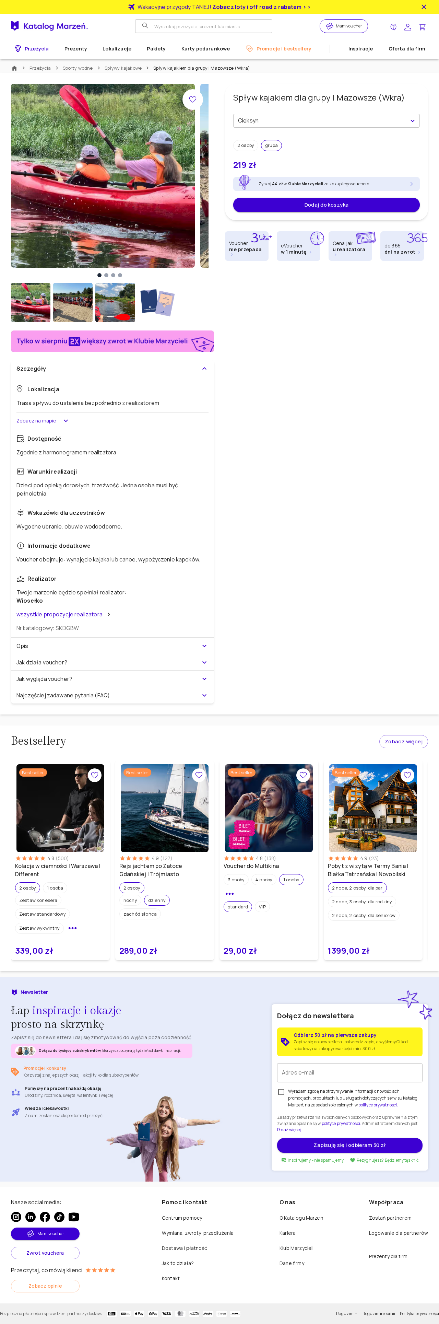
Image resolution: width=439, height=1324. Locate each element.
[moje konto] (408, 26)
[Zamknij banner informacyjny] (424, 7)
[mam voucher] (330, 26)
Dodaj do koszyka (327, 204)
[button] (245, 145)
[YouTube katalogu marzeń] (74, 1217)
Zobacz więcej (404, 741)
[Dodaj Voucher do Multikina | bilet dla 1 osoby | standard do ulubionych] (303, 775)
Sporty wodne (78, 68)
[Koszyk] (422, 26)
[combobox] (320, 121)
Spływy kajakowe (123, 68)
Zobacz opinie (45, 1285)
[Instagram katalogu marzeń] (16, 1217)
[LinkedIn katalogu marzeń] (30, 1217)
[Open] (412, 121)
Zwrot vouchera (45, 1253)
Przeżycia (40, 68)
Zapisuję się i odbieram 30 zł (349, 1145)
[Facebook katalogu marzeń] (45, 1217)
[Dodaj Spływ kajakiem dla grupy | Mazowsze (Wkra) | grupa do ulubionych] (192, 99)
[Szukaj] (146, 26)
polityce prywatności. (341, 1123)
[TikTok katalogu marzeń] (59, 1217)
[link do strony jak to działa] (393, 26)
